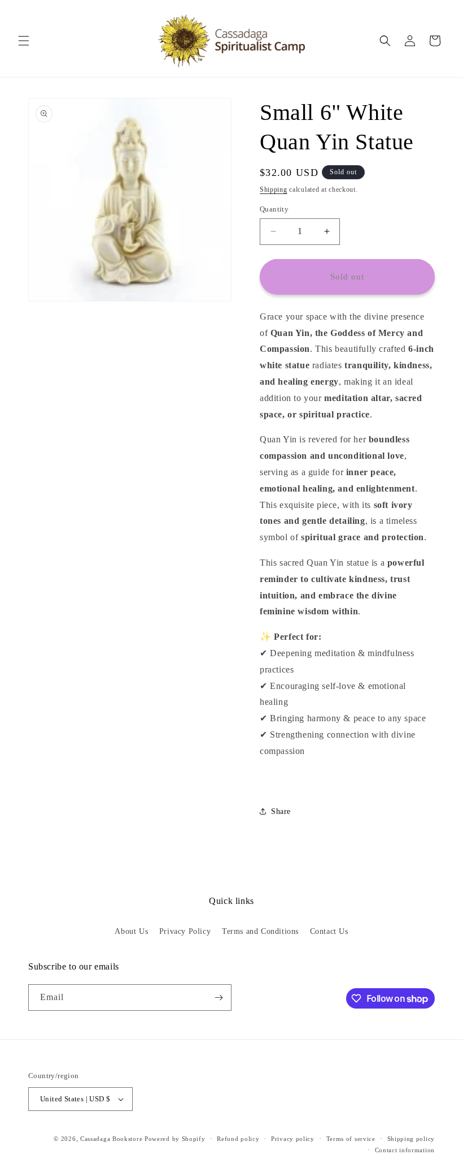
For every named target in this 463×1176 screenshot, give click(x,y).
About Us (131, 931)
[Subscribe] (218, 997)
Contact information (405, 1150)
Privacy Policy (185, 931)
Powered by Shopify (175, 1138)
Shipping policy (411, 1138)
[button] (23, 40)
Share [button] (281, 811)
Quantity (274, 209)
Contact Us (329, 931)
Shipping (273, 189)
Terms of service (350, 1138)
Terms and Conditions (260, 931)
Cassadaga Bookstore (111, 1138)
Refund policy (238, 1138)
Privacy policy (293, 1138)
